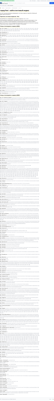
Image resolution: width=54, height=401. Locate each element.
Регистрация (34, 0)
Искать (52, 3)
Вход (30, 0)
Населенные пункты (43, 0)
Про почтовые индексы (3, 5)
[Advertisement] (47, 18)
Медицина (52, 0)
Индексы (38, 0)
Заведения (48, 0)
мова (50, 399)
